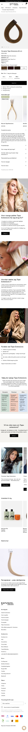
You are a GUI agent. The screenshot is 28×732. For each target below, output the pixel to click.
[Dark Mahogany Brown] (11, 68)
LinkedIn (3, 695)
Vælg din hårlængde (11, 73)
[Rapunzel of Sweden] (14, 4)
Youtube (3, 693)
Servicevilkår (17, 711)
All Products (8, 7)
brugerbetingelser (15, 707)
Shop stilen (5, 485)
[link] (4, 76)
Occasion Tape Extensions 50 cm (8, 11)
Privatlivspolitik (8, 711)
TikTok (2, 685)
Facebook (3, 688)
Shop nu (5, 233)
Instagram (3, 683)
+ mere (23, 68)
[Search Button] (22, 4)
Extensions (15, 7)
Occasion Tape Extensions (8, 9)
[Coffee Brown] (17, 68)
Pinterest (3, 690)
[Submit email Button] (25, 703)
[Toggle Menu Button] (2, 4)
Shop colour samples (8, 589)
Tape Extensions (22, 7)
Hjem (2, 7)
